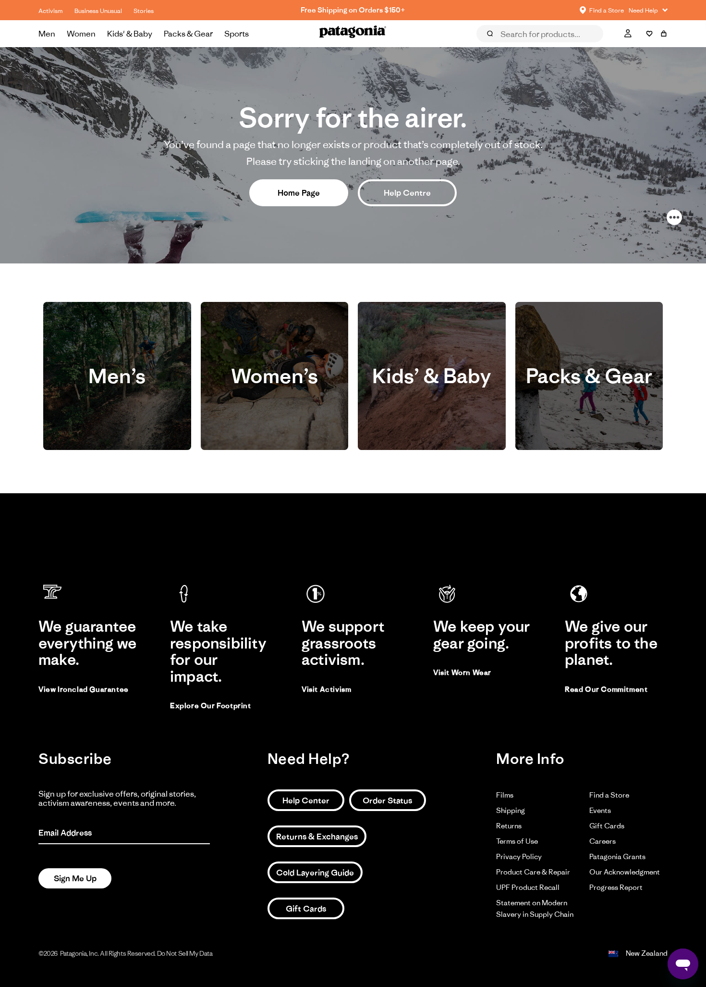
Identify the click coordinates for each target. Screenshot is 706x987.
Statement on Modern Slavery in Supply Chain (534, 908)
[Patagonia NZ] (353, 33)
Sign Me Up (75, 878)
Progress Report (616, 887)
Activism (50, 11)
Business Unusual (98, 11)
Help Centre (407, 192)
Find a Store (609, 795)
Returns (509, 825)
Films (504, 795)
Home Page (299, 192)
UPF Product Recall (528, 887)
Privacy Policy (519, 856)
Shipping (510, 810)
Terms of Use (517, 841)
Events (600, 810)
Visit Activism (326, 689)
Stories (144, 11)
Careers (602, 841)
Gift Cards (306, 908)
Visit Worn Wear (462, 672)
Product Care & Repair (533, 871)
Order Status (387, 800)
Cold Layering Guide (315, 872)
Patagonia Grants (617, 856)
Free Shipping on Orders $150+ (353, 9)
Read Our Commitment (606, 689)
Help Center (305, 800)
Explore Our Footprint (210, 705)
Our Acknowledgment (624, 871)
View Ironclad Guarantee (83, 689)
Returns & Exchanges (317, 836)
